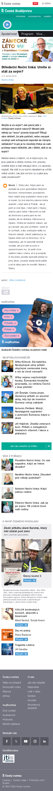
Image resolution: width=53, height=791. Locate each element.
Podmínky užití (36, 780)
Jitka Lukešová (17, 280)
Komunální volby (12, 687)
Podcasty (8, 719)
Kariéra (31, 696)
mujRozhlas (8, 301)
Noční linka (7, 79)
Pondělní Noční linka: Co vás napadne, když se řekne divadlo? (32, 463)
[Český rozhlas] (10, 3)
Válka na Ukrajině (12, 682)
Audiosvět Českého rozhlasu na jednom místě (24, 350)
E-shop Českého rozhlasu (21, 521)
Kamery (48, 16)
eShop (6, 696)
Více (40, 34)
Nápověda (33, 687)
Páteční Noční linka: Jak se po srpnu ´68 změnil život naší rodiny (31, 506)
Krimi (7, 316)
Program (20, 16)
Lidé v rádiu (34, 691)
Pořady (8, 329)
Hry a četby (10, 310)
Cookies (6, 780)
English (6, 783)
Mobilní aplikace (11, 724)
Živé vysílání (10, 335)
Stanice (7, 691)
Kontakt (32, 700)
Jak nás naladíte (36, 682)
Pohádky (8, 323)
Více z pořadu (12, 456)
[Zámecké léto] (26, 49)
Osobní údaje (19, 780)
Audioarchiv (34, 16)
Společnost (9, 34)
